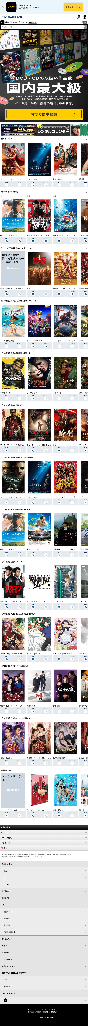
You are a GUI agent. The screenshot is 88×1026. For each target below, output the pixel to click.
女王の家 (56, 705)
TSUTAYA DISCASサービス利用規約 (24, 854)
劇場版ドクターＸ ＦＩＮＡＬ (65, 288)
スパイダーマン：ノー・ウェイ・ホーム (68, 340)
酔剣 (54, 445)
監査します (31, 705)
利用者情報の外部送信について (25, 857)
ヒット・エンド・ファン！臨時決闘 (66, 497)
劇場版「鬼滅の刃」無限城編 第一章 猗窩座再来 (18, 288)
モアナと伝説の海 (7, 340)
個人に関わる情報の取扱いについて (62, 854)
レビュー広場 (7, 959)
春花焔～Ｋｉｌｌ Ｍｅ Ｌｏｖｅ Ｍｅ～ (44, 758)
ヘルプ (4, 945)
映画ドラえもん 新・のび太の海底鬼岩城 (69, 235)
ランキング (5, 843)
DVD (2, 22)
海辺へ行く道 (58, 810)
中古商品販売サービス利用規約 (43, 854)
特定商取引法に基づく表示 (9, 857)
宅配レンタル (9, 911)
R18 (85, 22)
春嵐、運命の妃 (6, 758)
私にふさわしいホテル (35, 810)
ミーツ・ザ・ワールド (9, 810)
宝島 (28, 288)
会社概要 (4, 854)
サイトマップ (38, 857)
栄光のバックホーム (34, 549)
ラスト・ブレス (33, 179)
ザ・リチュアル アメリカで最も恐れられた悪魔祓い (21, 497)
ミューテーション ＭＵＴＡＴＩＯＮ (41, 445)
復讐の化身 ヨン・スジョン (11, 705)
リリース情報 (6, 838)
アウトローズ (5, 393)
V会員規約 (11, 854)
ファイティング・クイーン (10, 179)
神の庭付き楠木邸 (33, 653)
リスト (79, 18)
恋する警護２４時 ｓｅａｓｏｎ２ (40, 601)
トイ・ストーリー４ (34, 340)
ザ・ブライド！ (33, 393)
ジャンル (4, 833)
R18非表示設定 (9, 932)
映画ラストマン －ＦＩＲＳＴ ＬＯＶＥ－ (44, 235)
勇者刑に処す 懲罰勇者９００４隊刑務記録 (17, 653)
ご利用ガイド (7, 939)
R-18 (5, 848)
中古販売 (7, 925)
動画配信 (33, 22)
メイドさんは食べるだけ (62, 653)
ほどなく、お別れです (9, 235)
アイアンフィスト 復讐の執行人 (13, 445)
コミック (15, 22)
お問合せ (5, 952)
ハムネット (57, 393)
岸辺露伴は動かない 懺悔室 (64, 549)
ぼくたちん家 (58, 601)
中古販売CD (24, 22)
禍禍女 (81, 179)
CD (8, 22)
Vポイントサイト (8, 966)
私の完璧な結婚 (59, 758)
